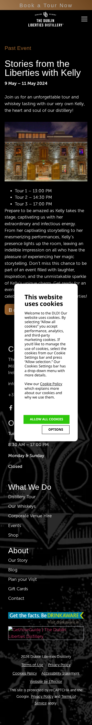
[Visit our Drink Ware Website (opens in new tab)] (46, 618)
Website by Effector (46, 681)
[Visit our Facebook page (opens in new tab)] (11, 408)
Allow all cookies (46, 419)
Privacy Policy (59, 665)
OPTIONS (55, 429)
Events (14, 525)
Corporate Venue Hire (30, 515)
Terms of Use (32, 665)
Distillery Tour (22, 496)
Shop (13, 535)
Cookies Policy (25, 673)
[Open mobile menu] (84, 19)
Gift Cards (18, 588)
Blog (12, 569)
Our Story (18, 560)
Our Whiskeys (22, 506)
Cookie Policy (51, 384)
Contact (16, 598)
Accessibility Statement (60, 673)
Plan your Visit (22, 579)
